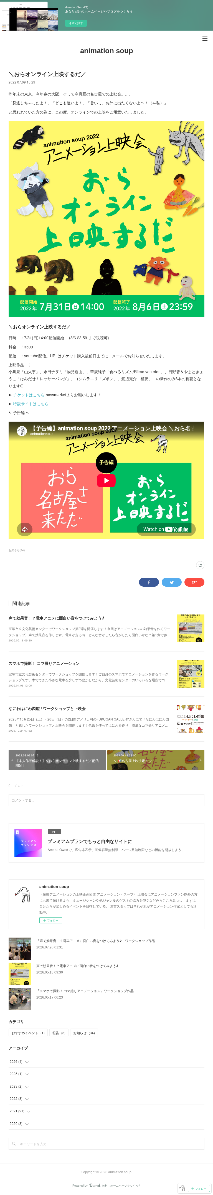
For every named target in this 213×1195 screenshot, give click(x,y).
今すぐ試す (76, 23)
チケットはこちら (29, 394)
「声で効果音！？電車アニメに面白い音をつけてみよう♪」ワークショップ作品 (95, 940)
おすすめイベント (28, 1032)
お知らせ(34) (17, 550)
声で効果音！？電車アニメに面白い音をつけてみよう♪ (56, 618)
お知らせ (84, 1032)
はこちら (41, 403)
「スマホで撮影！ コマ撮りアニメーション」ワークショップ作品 (85, 990)
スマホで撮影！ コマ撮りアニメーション (44, 663)
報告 (58, 1032)
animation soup (106, 50)
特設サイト (23, 403)
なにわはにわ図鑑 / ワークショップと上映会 (47, 708)
